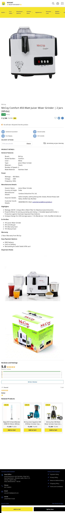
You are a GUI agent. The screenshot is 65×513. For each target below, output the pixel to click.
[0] (62, 3)
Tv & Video (10, 12)
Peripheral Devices (19, 12)
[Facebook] (62, 118)
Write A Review (32, 382)
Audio (3, 12)
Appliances (38, 12)
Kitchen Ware (29, 12)
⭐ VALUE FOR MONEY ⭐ (14, 4)
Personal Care (48, 12)
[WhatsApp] (59, 118)
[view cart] (62, 3)
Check (29, 143)
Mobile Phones (57, 12)
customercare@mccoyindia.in (42, 202)
